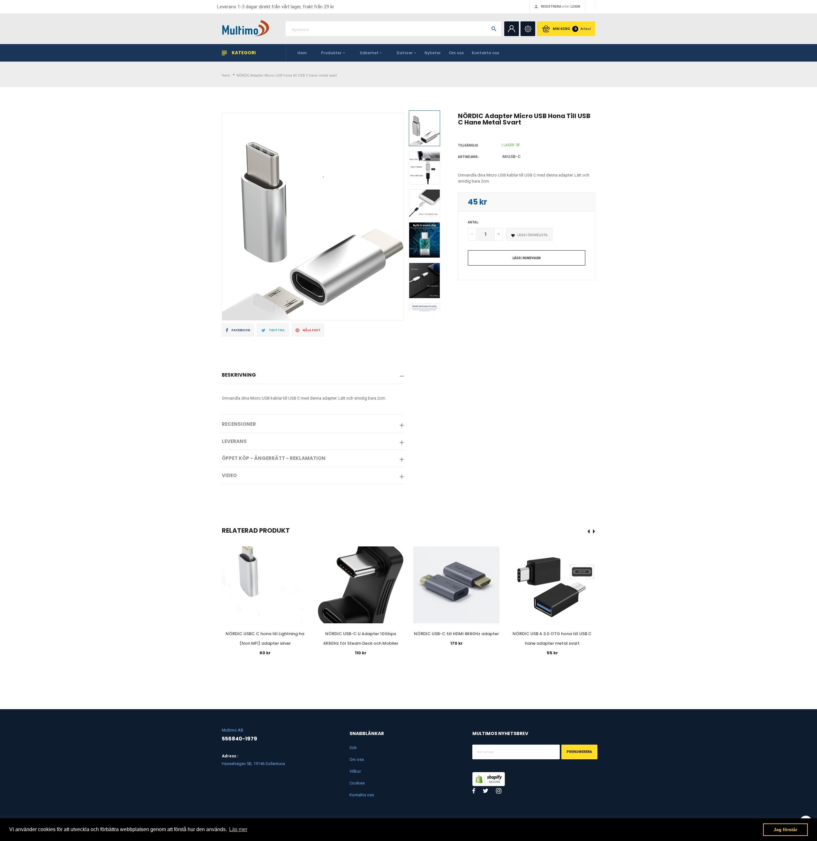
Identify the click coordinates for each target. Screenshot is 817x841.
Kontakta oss (485, 53)
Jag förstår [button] (785, 829)
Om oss (456, 53)
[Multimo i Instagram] (498, 791)
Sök (353, 747)
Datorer (405, 53)
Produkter (331, 53)
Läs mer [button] (238, 829)
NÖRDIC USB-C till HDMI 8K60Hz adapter (456, 634)
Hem (302, 53)
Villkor (355, 771)
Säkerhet (369, 53)
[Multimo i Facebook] (473, 791)
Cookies (357, 783)
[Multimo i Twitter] (485, 791)
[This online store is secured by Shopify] (488, 778)
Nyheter (432, 53)
